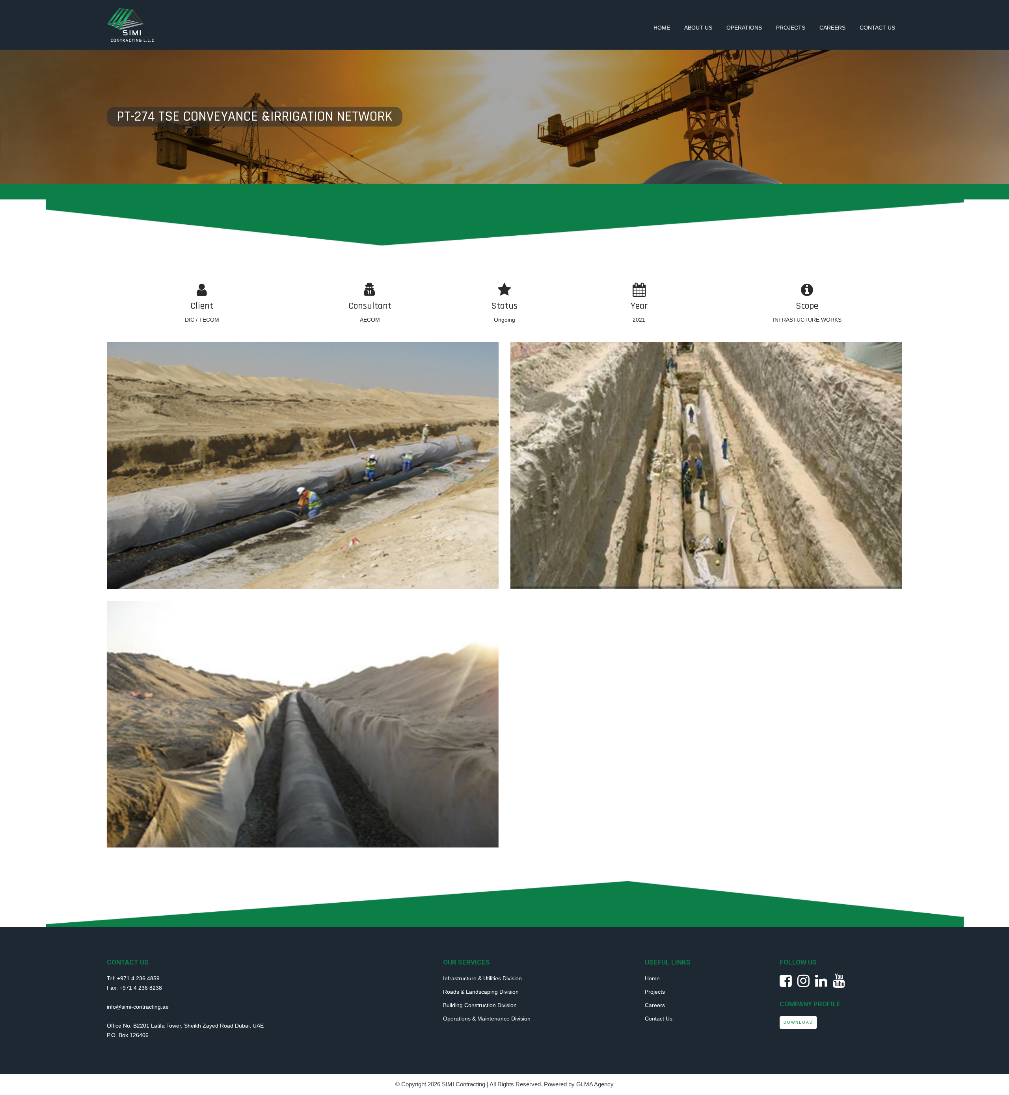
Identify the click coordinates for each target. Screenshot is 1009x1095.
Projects (790, 27)
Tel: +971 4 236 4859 (133, 978)
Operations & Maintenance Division (487, 1018)
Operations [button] (744, 27)
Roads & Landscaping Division (481, 992)
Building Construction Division (480, 1005)
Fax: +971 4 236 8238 (134, 988)
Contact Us (877, 27)
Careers (832, 27)
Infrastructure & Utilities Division (482, 978)
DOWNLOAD (798, 1022)
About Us (698, 27)
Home (661, 27)
